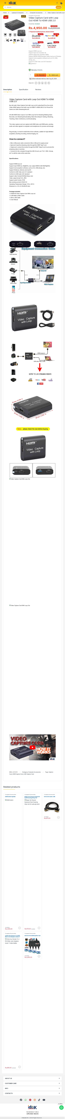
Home (5, 12)
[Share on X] (39, 83)
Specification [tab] (23, 89)
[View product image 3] (14, 40)
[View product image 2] (11, 40)
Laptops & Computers (18, 12)
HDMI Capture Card (18, 774)
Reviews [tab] (38, 89)
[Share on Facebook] (36, 83)
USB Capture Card (29, 774)
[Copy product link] (49, 83)
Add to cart (54, 75)
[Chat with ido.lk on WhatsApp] (61, 1107)
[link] (21, 1100)
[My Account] (57, 3)
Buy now (41, 75)
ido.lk (24, 1117)
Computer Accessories (36, 12)
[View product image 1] (7, 40)
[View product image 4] (18, 40)
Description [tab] (7, 89)
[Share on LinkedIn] (42, 83)
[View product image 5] (22, 40)
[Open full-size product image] (14, 26)
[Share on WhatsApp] (45, 83)
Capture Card (24, 114)
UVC (26, 172)
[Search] (59, 7)
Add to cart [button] (19, 928)
